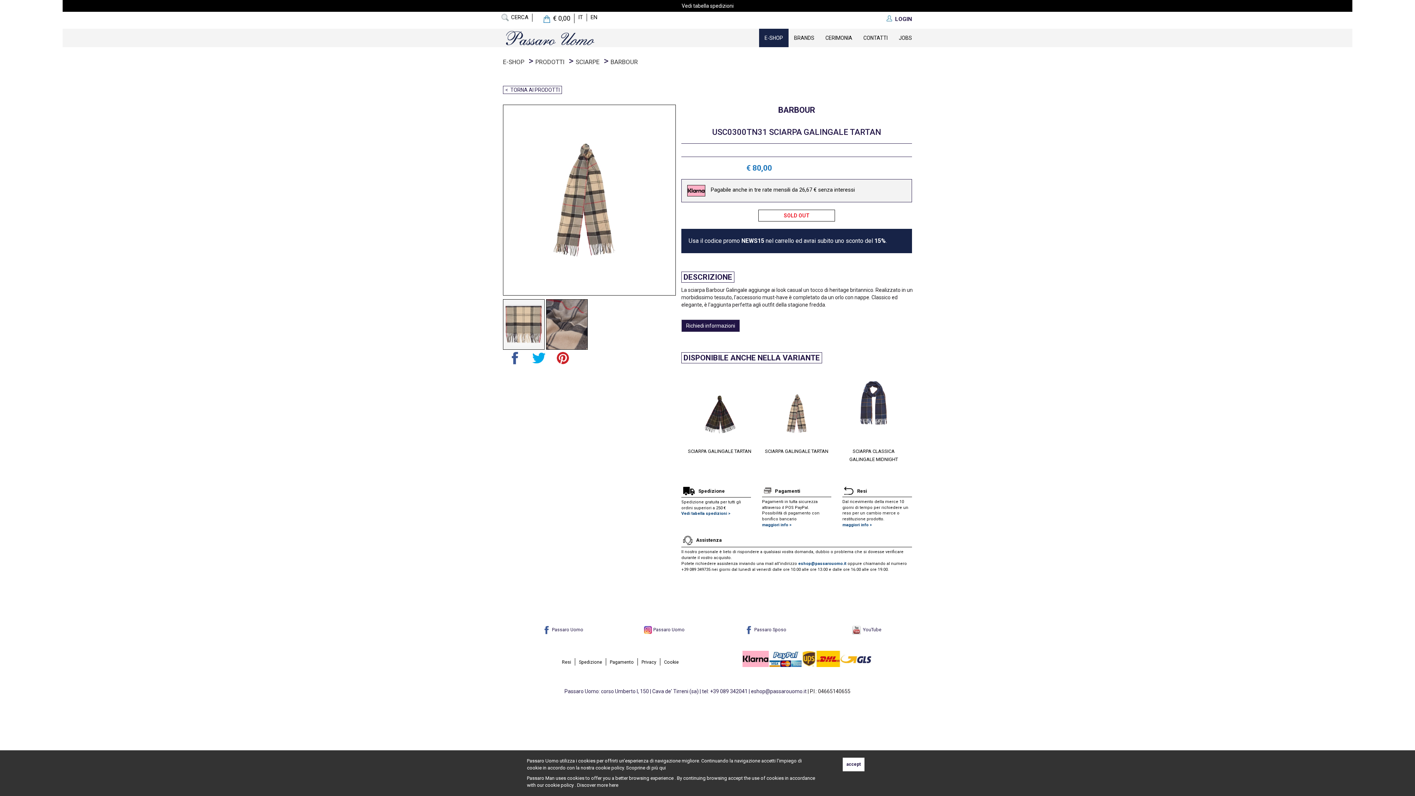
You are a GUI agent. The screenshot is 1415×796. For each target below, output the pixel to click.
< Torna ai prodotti (532, 90)
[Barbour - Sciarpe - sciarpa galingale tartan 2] (566, 324)
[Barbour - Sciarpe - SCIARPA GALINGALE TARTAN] (841, 408)
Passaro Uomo (567, 629)
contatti (875, 38)
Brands (804, 38)
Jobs (905, 38)
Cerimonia (838, 38)
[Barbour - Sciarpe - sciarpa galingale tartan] (586, 200)
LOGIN (903, 19)
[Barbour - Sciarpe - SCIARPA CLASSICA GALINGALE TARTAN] (765, 408)
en (594, 17)
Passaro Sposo (769, 629)
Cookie (671, 662)
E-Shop (774, 38)
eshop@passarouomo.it (822, 563)
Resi (566, 662)
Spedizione (590, 662)
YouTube (871, 629)
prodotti (550, 62)
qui (662, 768)
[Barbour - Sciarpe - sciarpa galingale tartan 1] (523, 324)
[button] (686, 413)
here (613, 785)
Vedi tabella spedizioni (708, 6)
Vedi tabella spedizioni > (705, 513)
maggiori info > (777, 525)
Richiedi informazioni (710, 326)
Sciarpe (588, 62)
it (580, 17)
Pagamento (622, 662)
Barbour (624, 62)
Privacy (649, 662)
